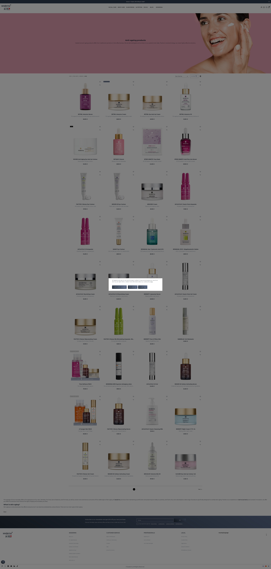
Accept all (142, 287)
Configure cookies (119, 287)
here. (151, 281)
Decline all (132, 287)
